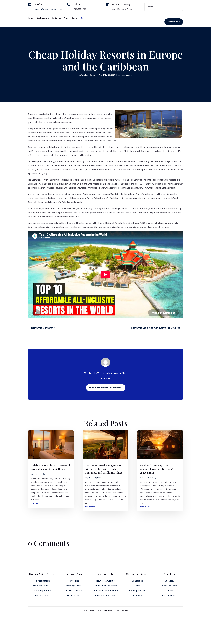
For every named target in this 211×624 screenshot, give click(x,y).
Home (30, 18)
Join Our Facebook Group (105, 590)
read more (36, 503)
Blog (118, 75)
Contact (75, 18)
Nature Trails (41, 595)
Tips (66, 18)
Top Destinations (41, 580)
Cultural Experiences (42, 590)
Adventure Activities (42, 585)
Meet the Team (169, 585)
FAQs (137, 585)
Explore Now (174, 21)
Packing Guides (73, 585)
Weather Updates (73, 590)
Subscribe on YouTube (105, 595)
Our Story (169, 580)
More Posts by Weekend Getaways (105, 387)
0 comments (127, 75)
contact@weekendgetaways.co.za (50, 9)
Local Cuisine (73, 595)
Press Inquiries (169, 595)
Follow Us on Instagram (105, 585)
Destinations (43, 18)
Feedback (137, 595)
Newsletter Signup (105, 580)
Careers (169, 590)
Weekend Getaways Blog (92, 75)
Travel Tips (73, 580)
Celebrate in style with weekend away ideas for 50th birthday (50, 467)
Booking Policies (137, 590)
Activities (56, 18)
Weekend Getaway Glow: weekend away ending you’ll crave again (157, 469)
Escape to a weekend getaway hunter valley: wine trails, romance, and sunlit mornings (103, 469)
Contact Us (137, 580)
